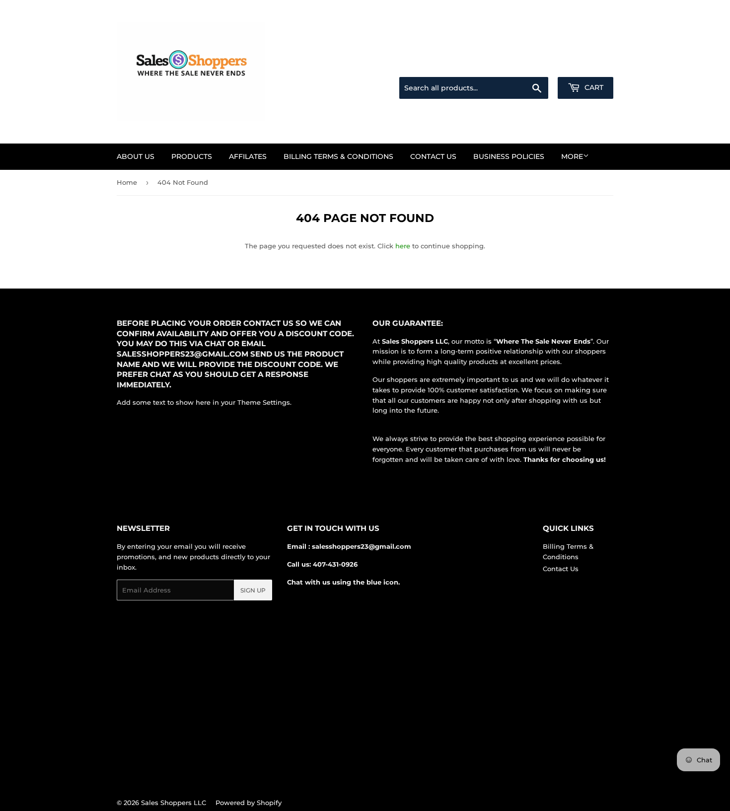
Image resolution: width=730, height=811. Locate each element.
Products (191, 156)
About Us (135, 156)
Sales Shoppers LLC (173, 803)
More (572, 156)
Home (127, 182)
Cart (593, 87)
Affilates (248, 156)
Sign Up (253, 590)
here (402, 246)
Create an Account (586, 65)
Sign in (535, 65)
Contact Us (433, 156)
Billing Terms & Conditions (338, 156)
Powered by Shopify (249, 803)
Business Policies (508, 156)
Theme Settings (263, 402)
